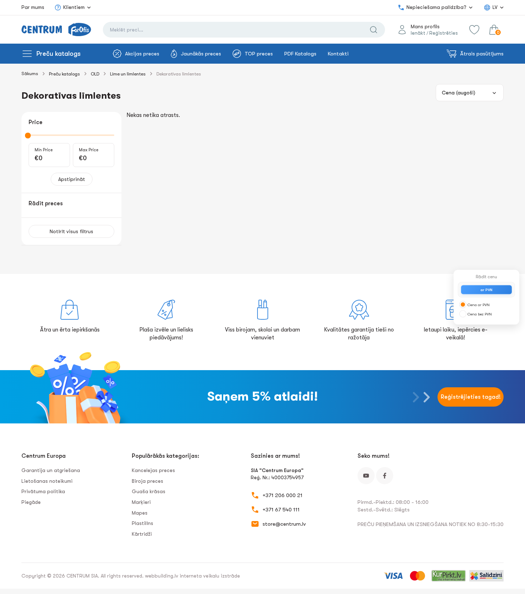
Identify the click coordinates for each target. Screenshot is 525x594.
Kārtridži (142, 534)
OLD (95, 74)
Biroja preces (147, 481)
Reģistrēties (443, 33)
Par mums (32, 7)
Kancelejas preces (153, 470)
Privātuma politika (43, 491)
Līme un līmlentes (128, 74)
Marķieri (141, 502)
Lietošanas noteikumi (46, 481)
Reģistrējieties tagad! (471, 397)
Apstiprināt (71, 179)
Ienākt (418, 33)
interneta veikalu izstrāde (210, 576)
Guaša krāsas (148, 491)
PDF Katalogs (300, 53)
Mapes (140, 513)
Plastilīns (142, 523)
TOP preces (259, 53)
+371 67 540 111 (281, 509)
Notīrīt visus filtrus (71, 231)
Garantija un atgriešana (50, 470)
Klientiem (74, 7)
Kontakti (338, 53)
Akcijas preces (142, 53)
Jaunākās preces (201, 53)
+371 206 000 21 (282, 495)
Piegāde (31, 502)
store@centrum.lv (284, 524)
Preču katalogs (58, 53)
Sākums (29, 73)
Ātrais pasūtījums (482, 53)
